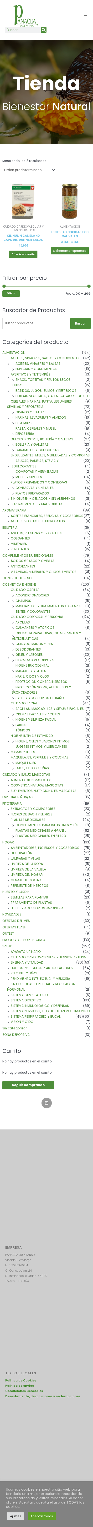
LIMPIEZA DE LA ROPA (27, 864)
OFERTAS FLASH (14, 927)
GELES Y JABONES (29, 654)
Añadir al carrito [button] (23, 254)
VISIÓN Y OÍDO (22, 1022)
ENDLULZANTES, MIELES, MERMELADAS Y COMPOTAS (50, 455)
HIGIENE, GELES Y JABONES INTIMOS (43, 741)
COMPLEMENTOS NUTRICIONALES (27, 555)
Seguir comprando (28, 1085)
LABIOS (21, 725)
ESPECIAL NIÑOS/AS (17, 797)
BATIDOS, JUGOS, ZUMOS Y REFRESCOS (46, 390)
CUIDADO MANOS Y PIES (34, 644)
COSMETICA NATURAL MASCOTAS (37, 785)
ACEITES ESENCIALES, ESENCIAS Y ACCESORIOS (47, 516)
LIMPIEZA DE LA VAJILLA (28, 869)
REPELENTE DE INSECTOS (29, 885)
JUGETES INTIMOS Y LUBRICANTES (41, 746)
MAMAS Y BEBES (23, 752)
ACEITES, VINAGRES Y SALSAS (38, 363)
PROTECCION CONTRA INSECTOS (41, 681)
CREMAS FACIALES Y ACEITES (38, 714)
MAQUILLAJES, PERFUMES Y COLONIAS (39, 757)
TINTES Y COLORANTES (33, 611)
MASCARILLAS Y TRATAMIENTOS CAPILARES (48, 606)
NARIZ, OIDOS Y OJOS (32, 676)
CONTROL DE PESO (17, 578)
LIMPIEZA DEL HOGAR (27, 874)
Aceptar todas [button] (42, 1516)
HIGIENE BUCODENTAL (32, 665)
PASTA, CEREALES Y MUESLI (36, 428)
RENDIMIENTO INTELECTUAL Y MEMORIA (40, 979)
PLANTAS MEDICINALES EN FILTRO (41, 836)
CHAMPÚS (23, 601)
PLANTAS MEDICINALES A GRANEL (41, 830)
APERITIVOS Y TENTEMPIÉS (30, 374)
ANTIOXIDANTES (23, 566)
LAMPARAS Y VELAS (25, 858)
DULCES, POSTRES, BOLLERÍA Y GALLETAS (42, 439)
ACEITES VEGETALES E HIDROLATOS (38, 521)
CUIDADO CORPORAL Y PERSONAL (37, 617)
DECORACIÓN (21, 853)
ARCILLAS (23, 622)
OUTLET (8, 933)
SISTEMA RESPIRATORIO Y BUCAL (36, 1016)
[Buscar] (43, 30)
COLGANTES (20, 538)
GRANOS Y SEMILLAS (31, 412)
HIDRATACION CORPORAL (35, 660)
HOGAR (8, 842)
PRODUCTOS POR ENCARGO (24, 940)
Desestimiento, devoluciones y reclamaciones (42, 1396)
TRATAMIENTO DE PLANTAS (31, 902)
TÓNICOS (23, 730)
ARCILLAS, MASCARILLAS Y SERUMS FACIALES (50, 709)
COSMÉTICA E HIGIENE (19, 584)
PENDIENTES (20, 549)
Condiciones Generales (24, 1391)
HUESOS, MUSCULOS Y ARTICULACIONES (42, 968)
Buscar (80, 323)
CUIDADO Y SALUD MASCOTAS (26, 774)
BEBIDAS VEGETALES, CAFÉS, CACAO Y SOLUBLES (53, 396)
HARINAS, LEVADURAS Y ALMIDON (41, 417)
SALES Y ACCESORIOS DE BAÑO (40, 698)
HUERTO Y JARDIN (16, 892)
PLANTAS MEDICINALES (28, 820)
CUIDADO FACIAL (24, 703)
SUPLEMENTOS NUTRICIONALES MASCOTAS (44, 791)
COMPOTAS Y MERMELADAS (37, 471)
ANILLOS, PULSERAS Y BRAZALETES (36, 533)
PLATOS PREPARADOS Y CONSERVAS (39, 482)
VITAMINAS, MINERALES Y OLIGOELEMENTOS (44, 572)
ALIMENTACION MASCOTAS (31, 780)
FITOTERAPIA (12, 803)
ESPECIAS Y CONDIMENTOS (36, 369)
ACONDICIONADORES (32, 595)
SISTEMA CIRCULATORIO (29, 995)
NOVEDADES (11, 914)
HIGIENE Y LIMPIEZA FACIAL (36, 719)
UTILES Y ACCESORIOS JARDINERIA (37, 908)
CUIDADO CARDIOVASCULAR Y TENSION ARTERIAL (49, 957)
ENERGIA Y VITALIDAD (27, 962)
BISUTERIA (9, 527)
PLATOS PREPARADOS (32, 493)
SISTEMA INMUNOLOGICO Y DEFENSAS (40, 1006)
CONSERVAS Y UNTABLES (35, 488)
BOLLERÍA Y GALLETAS (32, 444)
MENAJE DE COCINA (26, 880)
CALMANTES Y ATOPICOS (35, 627)
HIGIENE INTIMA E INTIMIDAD (32, 736)
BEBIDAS (17, 385)
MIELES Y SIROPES (29, 477)
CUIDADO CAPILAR (25, 590)
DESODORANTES (28, 649)
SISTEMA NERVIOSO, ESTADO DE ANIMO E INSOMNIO (50, 1011)
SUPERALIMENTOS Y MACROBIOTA (36, 504)
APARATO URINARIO (26, 951)
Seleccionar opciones (69, 251)
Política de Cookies (20, 1380)
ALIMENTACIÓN (13, 352)
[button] (85, 16)
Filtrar (11, 293)
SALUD (7, 946)
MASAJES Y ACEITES (31, 671)
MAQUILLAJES (26, 763)
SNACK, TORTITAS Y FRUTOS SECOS (43, 379)
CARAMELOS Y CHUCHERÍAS (37, 450)
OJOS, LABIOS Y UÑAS (32, 768)
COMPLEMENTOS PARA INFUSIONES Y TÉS (47, 825)
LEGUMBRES (24, 423)
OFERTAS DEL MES (16, 921)
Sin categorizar (14, 1028)
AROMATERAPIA (14, 510)
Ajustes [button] (15, 1516)
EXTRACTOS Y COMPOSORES (33, 809)
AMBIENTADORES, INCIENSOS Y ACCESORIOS (45, 848)
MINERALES (19, 544)
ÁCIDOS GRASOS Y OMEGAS (33, 561)
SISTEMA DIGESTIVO (26, 1000)
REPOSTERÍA (25, 434)
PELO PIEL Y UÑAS (24, 973)
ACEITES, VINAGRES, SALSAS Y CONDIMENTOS (46, 358)
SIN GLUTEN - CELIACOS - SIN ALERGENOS (43, 498)
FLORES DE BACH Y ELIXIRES (31, 814)
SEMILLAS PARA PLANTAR (29, 897)
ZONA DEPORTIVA (16, 1035)
